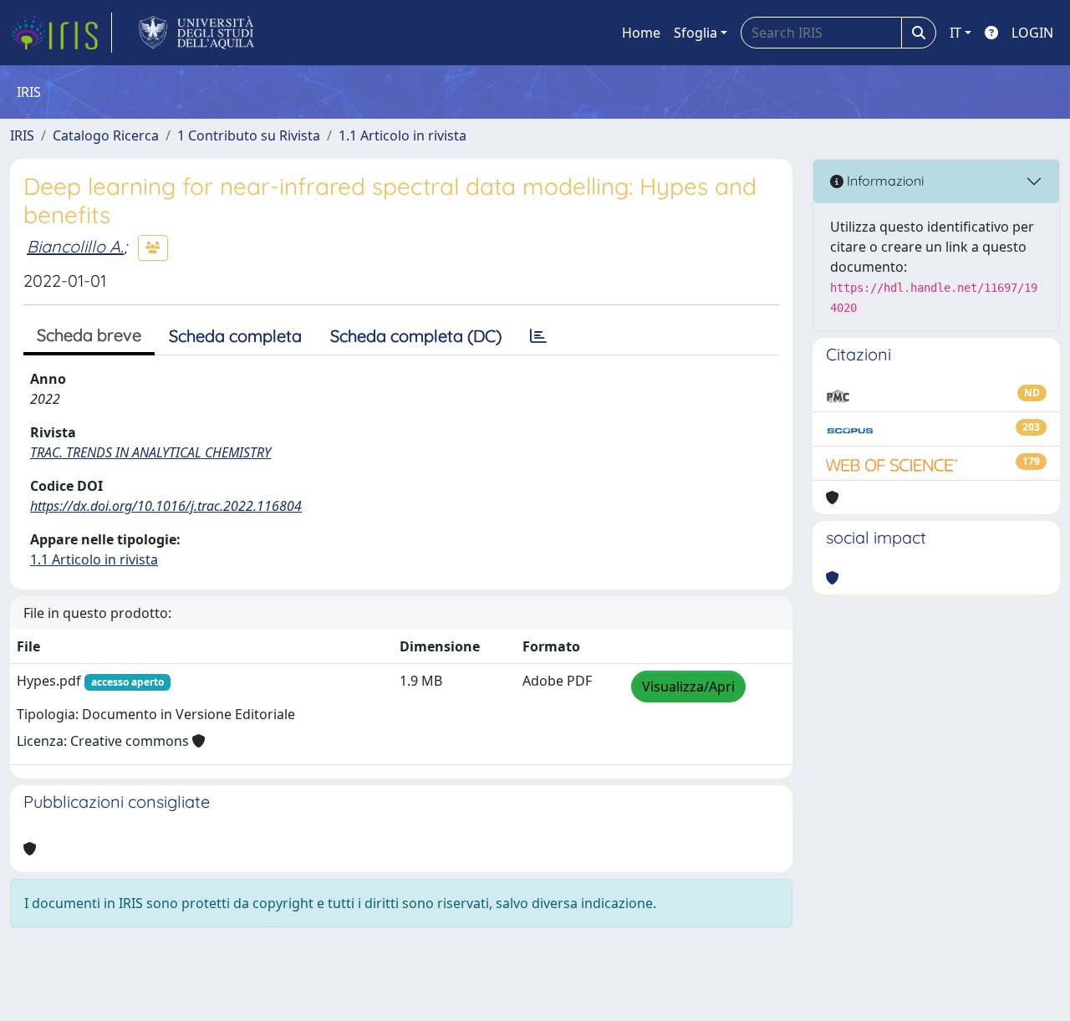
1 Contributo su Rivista (248, 135)
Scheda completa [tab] (235, 335)
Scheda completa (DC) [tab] (416, 335)
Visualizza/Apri (688, 686)
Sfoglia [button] (695, 32)
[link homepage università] (196, 33)
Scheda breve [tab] (89, 334)
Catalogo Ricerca (106, 135)
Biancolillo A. (75, 246)
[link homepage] (61, 33)
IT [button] (955, 32)
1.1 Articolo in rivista (402, 135)
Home (641, 32)
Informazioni (883, 180)
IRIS (22, 135)
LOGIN (1032, 32)
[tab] (538, 336)
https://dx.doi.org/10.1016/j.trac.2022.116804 (166, 506)
